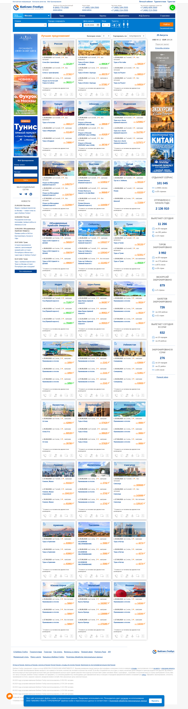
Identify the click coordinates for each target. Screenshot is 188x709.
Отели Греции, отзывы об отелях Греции (65, 665)
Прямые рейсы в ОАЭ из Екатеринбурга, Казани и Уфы (24, 236)
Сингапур (129, 465)
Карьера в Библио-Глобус (53, 657)
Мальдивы (58, 164)
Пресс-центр (35, 657)
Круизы (103, 16)
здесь (144, 675)
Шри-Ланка (94, 284)
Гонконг (58, 465)
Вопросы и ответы (71, 652)
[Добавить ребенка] (118, 25)
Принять (155, 701)
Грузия (94, 345)
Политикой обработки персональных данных (128, 701)
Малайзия (94, 585)
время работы (57, 10)
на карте (156, 668)
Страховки (164, 16)
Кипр (129, 284)
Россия (58, 44)
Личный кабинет (146, 2)
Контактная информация (22, 2)
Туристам (171, 2)
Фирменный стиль (21, 657)
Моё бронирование (54, 2)
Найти (166, 24)
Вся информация (25, 271)
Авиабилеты (123, 16)
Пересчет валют (162, 44)
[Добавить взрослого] (114, 25)
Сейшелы (94, 224)
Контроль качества (39, 2)
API (109, 652)
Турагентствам (160, 2)
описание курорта (168, 668)
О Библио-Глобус (20, 652)
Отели (82, 16)
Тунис (129, 224)
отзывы (134, 668)
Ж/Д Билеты (144, 16)
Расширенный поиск (166, 28)
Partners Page (100, 652)
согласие (124, 698)
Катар (129, 525)
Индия (58, 284)
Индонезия (129, 104)
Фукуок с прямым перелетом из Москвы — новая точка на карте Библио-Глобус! (25, 210)
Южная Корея (58, 585)
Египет (94, 44)
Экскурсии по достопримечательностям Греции (98, 665)
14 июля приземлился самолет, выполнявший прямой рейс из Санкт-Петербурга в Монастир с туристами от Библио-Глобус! (25, 250)
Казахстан (58, 405)
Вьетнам (94, 164)
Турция (58, 104)
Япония (129, 585)
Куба (58, 345)
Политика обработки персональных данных (84, 657)
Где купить (57, 652)
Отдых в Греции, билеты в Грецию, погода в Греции (31, 665)
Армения (58, 525)
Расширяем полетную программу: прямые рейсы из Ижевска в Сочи (25, 222)
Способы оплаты (162, 48)
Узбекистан (129, 345)
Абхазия (94, 104)
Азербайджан (94, 405)
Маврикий (129, 405)
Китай (129, 164)
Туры (61, 16)
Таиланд (129, 44)
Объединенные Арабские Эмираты (58, 224)
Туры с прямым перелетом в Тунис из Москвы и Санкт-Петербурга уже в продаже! (25, 264)
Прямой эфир (162, 377)
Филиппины (94, 465)
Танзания (94, 525)
